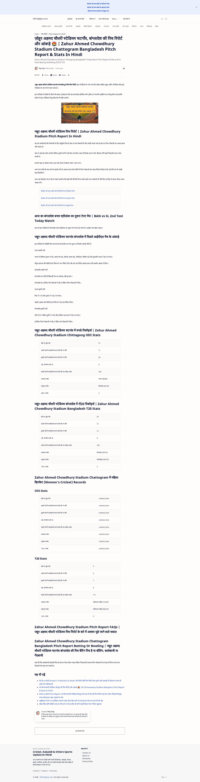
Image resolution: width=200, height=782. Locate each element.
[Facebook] (36, 771)
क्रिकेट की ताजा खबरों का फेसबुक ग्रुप (98, 11)
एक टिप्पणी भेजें (79, 731)
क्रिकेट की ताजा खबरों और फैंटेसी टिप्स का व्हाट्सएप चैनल (58, 198)
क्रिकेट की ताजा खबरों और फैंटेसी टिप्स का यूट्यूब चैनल (57, 205)
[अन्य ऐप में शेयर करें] (68, 75)
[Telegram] (44, 771)
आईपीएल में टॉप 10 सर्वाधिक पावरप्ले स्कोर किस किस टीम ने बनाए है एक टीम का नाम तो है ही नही (71, 700)
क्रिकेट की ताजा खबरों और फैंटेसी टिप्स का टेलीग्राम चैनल (58, 191)
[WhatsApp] (53, 771)
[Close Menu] (196, 7)
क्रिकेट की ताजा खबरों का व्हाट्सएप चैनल (98, 7)
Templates (84, 777)
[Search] (166, 18)
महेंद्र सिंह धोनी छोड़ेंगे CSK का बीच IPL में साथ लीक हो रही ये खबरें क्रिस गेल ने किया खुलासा (70, 704)
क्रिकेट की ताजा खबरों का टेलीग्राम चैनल (98, 4)
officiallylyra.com (40, 18)
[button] (162, 18)
